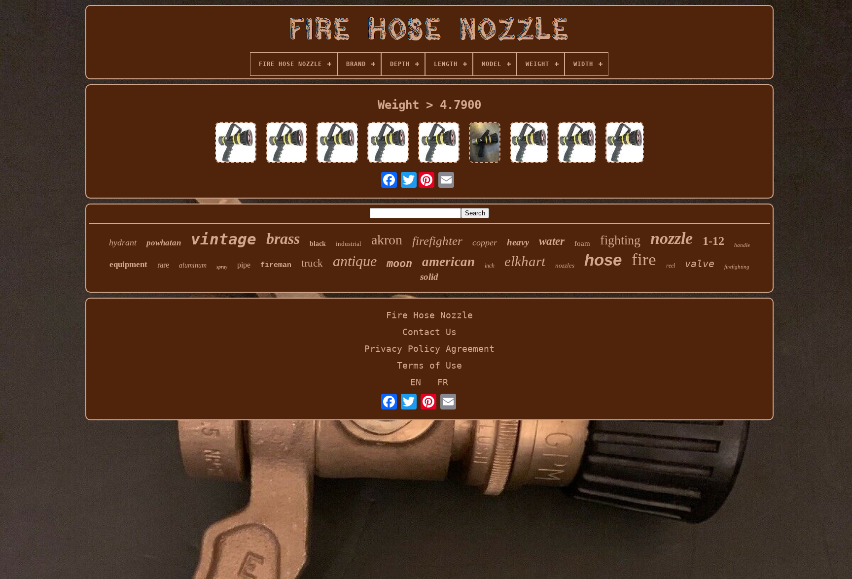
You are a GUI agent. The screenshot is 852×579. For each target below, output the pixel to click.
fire (644, 259)
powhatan (163, 242)
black (318, 243)
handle (742, 245)
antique (355, 261)
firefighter (437, 240)
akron (386, 239)
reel (670, 265)
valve (699, 264)
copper (484, 242)
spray (221, 267)
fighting (620, 240)
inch (490, 265)
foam (582, 243)
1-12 (713, 241)
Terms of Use (429, 365)
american (448, 261)
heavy (518, 242)
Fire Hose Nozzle (429, 315)
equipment (128, 264)
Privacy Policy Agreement (429, 348)
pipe (243, 265)
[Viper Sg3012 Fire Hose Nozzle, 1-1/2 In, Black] (235, 143)
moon (399, 263)
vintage (223, 239)
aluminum (193, 265)
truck (312, 263)
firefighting (736, 267)
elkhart (524, 261)
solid (429, 277)
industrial (348, 243)
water (552, 241)
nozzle (671, 238)
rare (163, 265)
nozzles (564, 265)
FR (442, 382)
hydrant (123, 242)
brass (283, 238)
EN (415, 382)
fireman (275, 265)
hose (603, 260)
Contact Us (429, 332)
